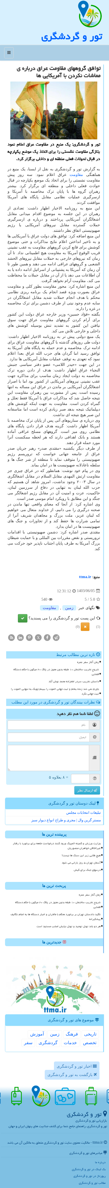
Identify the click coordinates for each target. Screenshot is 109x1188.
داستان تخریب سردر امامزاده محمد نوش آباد (74, 681)
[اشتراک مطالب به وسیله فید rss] (11, 637)
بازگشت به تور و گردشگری (71, 1075)
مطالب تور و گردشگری (92, 1183)
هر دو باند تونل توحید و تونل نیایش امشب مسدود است (69, 926)
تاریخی (90, 1034)
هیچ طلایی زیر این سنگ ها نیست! (81, 855)
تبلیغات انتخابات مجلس (83, 812)
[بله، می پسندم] (22, 618)
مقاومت (76, 175)
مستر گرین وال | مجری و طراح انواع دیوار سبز (66, 820)
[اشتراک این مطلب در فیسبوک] (47, 637)
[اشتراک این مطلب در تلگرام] (56, 637)
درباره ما (100, 1162)
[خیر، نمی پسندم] (85, 626)
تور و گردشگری (71, 36)
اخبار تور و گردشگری (75, 1066)
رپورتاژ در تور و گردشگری (90, 1176)
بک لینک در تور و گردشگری (89, 1169)
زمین (69, 608)
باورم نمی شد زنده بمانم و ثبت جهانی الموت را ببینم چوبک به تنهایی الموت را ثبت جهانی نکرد (55, 691)
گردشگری (48, 1042)
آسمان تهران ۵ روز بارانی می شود (81, 862)
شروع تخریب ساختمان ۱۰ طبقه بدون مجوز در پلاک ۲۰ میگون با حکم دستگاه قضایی (56, 672)
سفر (28, 1042)
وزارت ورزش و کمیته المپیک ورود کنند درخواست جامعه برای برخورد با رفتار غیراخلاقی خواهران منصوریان (57, 846)
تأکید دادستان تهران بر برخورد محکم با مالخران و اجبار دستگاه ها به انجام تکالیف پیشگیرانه (56, 917)
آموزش (37, 1034)
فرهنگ (72, 1034)
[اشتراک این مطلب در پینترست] (29, 637)
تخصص (89, 1042)
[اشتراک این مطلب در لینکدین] (20, 637)
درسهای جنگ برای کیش (87, 870)
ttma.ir (85, 577)
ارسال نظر (85, 790)
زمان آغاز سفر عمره (88, 662)
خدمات (70, 1042)
